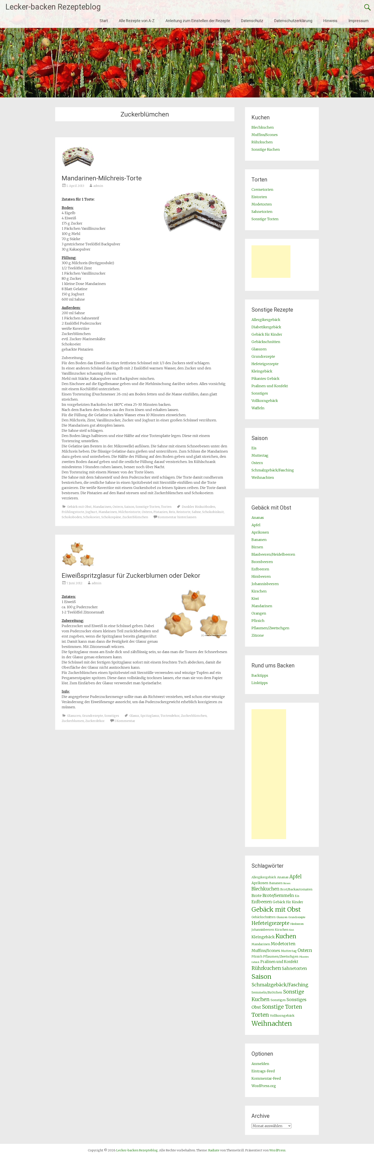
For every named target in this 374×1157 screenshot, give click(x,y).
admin (98, 186)
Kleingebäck (261, 371)
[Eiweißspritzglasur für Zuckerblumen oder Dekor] (78, 566)
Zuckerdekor (95, 721)
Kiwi (255, 598)
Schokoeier (91, 517)
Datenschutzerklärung (293, 20)
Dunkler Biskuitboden (198, 507)
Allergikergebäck (265, 319)
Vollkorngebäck (264, 400)
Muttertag (259, 455)
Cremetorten (262, 189)
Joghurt (91, 512)
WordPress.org (263, 1086)
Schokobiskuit (213, 512)
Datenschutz (252, 20)
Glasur (134, 716)
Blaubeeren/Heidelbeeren (273, 554)
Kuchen (286, 936)
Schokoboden (72, 517)
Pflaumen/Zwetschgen (270, 628)
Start (104, 20)
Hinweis (330, 20)
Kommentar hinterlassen (177, 517)
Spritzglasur (149, 716)
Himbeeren (261, 576)
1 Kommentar (124, 721)
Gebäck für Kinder (266, 334)
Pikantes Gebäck (265, 378)
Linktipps (259, 683)
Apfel (255, 525)
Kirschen (259, 591)
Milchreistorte (129, 512)
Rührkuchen (262, 142)
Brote (256, 895)
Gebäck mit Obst (79, 507)
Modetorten (261, 204)
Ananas (257, 517)
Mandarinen (102, 507)
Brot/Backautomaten (296, 889)
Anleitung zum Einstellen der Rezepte (198, 20)
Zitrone (257, 635)
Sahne (196, 512)
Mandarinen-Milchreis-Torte (102, 178)
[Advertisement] (270, 261)
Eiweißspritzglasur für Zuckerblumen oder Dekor (131, 575)
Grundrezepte (92, 716)
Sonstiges (111, 716)
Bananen (259, 539)
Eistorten (259, 197)
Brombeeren (262, 562)
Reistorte (183, 512)
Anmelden (260, 1064)
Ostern (118, 507)
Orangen (258, 613)
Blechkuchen (262, 127)
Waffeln (257, 408)
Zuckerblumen (73, 721)
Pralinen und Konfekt (269, 386)
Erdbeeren (260, 569)
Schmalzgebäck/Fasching (272, 470)
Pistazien (160, 512)
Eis (253, 448)
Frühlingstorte (73, 512)
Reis (172, 512)
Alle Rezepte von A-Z (137, 20)
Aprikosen (260, 532)
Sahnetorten (261, 211)
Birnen (257, 547)
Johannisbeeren (265, 584)
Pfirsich (257, 620)
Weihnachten (262, 477)
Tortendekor (170, 716)
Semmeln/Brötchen (266, 992)
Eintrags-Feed (263, 1071)
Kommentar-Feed (266, 1078)
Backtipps (259, 675)
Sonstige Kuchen (265, 149)
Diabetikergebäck (266, 327)
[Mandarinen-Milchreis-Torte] (78, 168)
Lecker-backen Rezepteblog (53, 6)
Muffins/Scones (264, 135)
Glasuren (74, 716)
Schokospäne (111, 517)
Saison (129, 507)
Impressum (358, 20)
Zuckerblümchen (135, 517)
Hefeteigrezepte (265, 364)
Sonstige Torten (147, 507)
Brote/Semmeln (278, 895)
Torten (166, 507)
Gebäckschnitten (265, 342)
